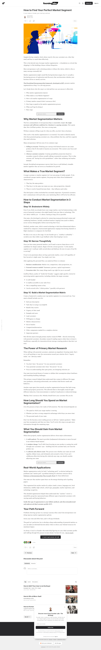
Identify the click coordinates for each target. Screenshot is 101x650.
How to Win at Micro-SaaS (32, 596)
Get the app (58, 643)
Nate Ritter (29, 16)
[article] (50, 589)
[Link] (21, 119)
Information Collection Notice (50, 632)
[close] (65, 607)
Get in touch (69, 533)
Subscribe (89, 3)
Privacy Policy (62, 632)
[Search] (79, 3)
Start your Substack (47, 643)
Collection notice (61, 639)
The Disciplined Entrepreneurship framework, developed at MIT (44, 83)
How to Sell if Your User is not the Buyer (37, 586)
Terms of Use (57, 630)
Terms (54, 639)
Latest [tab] (29, 582)
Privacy (50, 639)
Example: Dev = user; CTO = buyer (32, 588)
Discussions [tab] (35, 582)
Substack (43, 647)
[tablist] (30, 563)
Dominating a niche (29, 598)
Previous (29, 553)
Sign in (96, 3)
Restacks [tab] (33, 563)
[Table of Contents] (2, 325)
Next (72, 553)
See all (26, 617)
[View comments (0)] (30, 20)
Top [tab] (25, 582)
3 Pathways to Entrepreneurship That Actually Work (48, 475)
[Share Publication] (82, 3)
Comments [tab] (27, 563)
